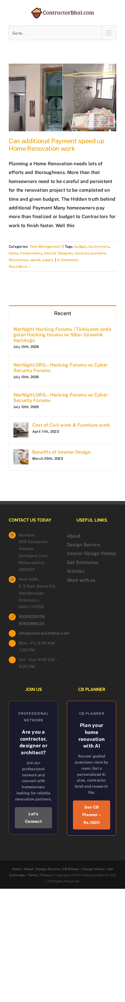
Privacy (46, 875)
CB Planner (71, 869)
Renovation (18, 260)
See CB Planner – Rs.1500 (91, 815)
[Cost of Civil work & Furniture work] (20, 426)
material (81, 253)
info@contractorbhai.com (38, 633)
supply (47, 260)
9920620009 (32, 616)
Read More (18, 267)
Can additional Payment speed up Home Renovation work (56, 144)
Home (16, 869)
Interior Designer (58, 253)
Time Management (45, 247)
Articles (75, 571)
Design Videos (93, 869)
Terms (33, 875)
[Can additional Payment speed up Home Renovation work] (62, 97)
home (13, 253)
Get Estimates (82, 562)
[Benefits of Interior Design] (20, 453)
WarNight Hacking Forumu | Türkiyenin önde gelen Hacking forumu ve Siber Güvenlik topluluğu (62, 334)
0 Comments (67, 260)
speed (35, 260)
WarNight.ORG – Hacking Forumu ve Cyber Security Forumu (60, 367)
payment (98, 253)
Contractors (98, 247)
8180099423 (31, 623)
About (73, 536)
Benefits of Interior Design (61, 452)
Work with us (81, 580)
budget (80, 247)
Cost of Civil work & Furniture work (71, 425)
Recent (62, 313)
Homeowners (31, 253)
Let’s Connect (33, 817)
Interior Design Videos (91, 553)
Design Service (83, 544)
